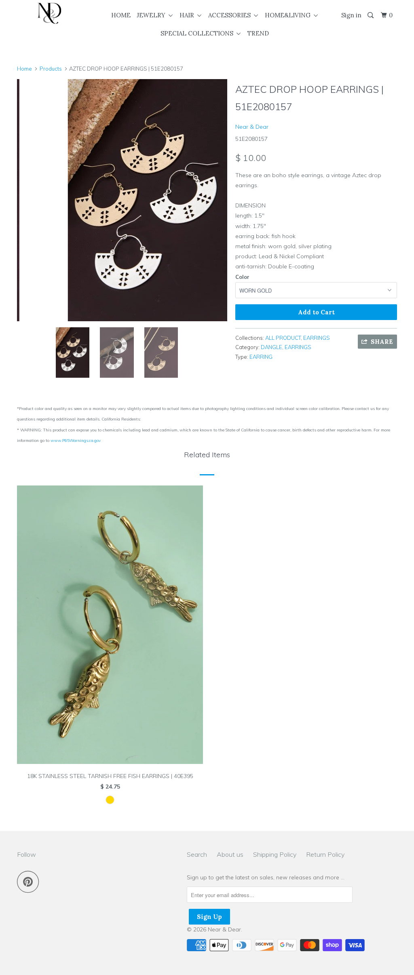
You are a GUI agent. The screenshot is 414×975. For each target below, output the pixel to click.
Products (51, 68)
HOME (121, 15)
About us (230, 854)
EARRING (260, 357)
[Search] (371, 15)
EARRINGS (316, 338)
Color (242, 277)
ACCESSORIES (231, 15)
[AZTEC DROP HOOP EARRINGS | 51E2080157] (122, 200)
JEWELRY (153, 15)
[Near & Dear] (49, 13)
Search (197, 854)
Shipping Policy (274, 854)
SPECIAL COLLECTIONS (199, 33)
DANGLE (271, 347)
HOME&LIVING (289, 15)
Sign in (351, 15)
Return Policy (325, 854)
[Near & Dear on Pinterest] (30, 881)
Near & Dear (251, 126)
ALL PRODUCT (283, 338)
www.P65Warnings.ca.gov (76, 440)
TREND (258, 33)
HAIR (188, 15)
